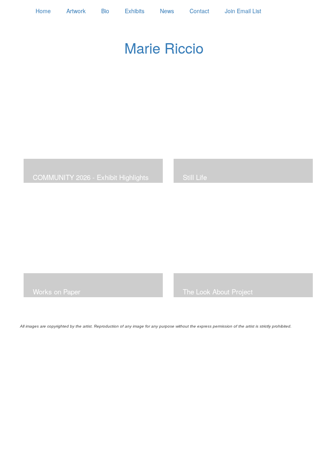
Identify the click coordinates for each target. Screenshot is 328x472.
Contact (199, 11)
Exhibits (134, 11)
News (167, 11)
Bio (105, 11)
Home (43, 11)
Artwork (76, 11)
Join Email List (243, 11)
